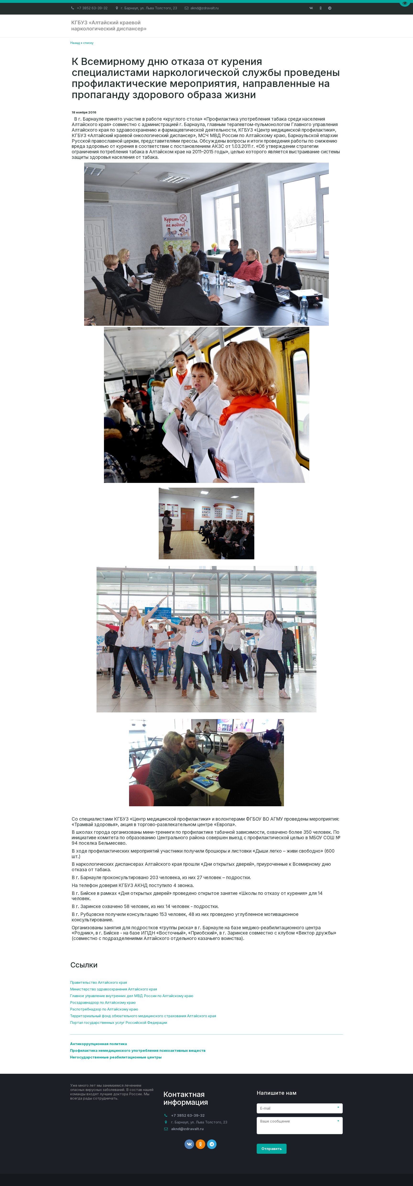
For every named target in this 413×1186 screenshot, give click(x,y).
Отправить (271, 1148)
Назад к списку (81, 42)
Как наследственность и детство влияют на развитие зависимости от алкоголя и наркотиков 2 (219, 26)
